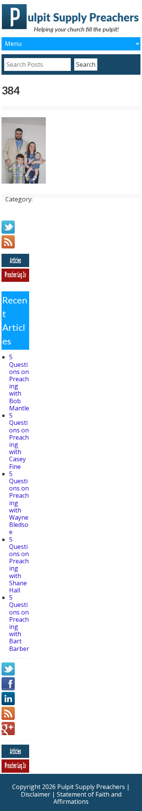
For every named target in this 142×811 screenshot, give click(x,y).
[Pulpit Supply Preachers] (71, 31)
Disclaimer (35, 794)
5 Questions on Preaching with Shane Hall (19, 564)
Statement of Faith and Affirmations (87, 798)
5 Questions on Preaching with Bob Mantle (19, 382)
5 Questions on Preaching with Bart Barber (19, 622)
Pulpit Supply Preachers (91, 787)
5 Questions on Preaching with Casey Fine (19, 440)
